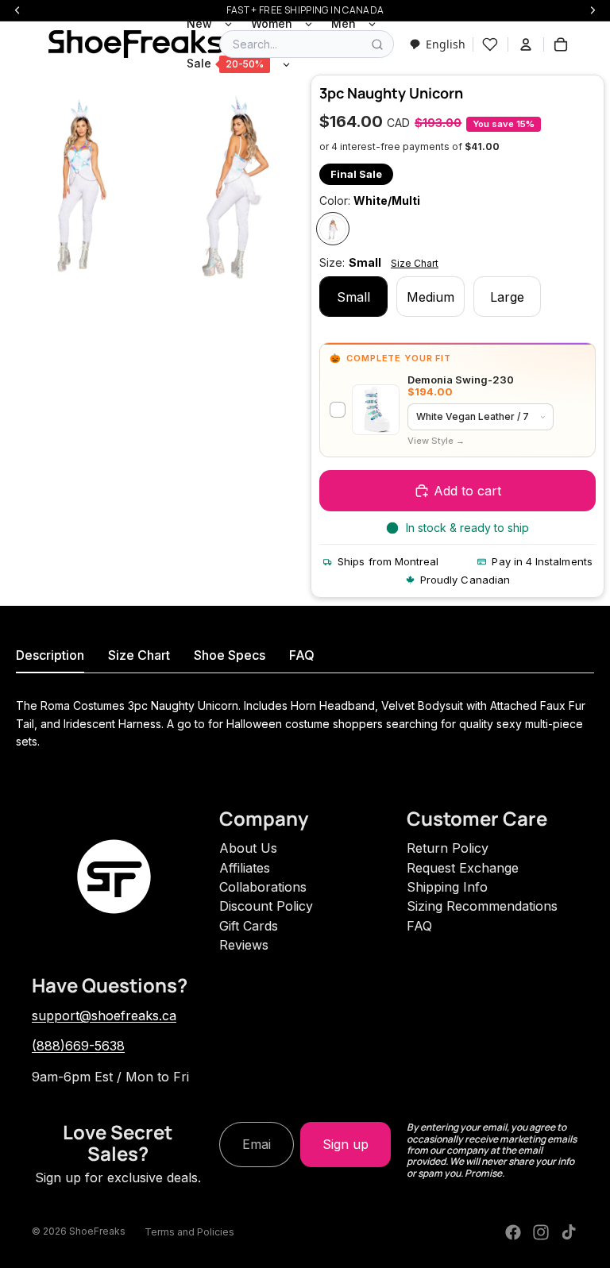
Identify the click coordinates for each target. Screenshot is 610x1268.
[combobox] (437, 44)
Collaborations (263, 887)
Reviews (243, 945)
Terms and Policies (189, 1232)
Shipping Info (447, 887)
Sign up (345, 1144)
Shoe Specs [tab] (229, 655)
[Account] (525, 44)
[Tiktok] (568, 1232)
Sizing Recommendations (482, 906)
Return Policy (447, 848)
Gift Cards (248, 926)
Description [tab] (50, 655)
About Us (248, 848)
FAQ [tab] (302, 655)
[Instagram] (540, 1232)
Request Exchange (463, 868)
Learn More (436, 441)
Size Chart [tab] (139, 655)
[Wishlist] (490, 44)
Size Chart (414, 263)
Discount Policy (266, 906)
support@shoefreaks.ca (104, 1015)
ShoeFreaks (97, 1231)
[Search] (377, 44)
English (445, 44)
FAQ (419, 926)
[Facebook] (513, 1232)
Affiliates (244, 868)
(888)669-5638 (78, 1046)
